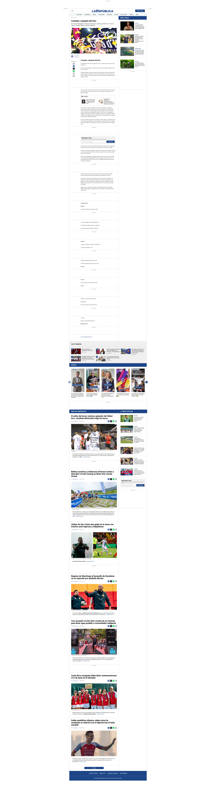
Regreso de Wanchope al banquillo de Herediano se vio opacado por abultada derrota (93, 577)
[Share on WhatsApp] (74, 71)
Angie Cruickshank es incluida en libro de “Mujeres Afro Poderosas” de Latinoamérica (113, 350)
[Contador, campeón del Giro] (94, 40)
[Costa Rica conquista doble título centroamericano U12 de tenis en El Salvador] (94, 696)
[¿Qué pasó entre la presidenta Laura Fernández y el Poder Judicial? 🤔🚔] (138, 380)
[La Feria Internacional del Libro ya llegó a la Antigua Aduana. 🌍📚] (93, 380)
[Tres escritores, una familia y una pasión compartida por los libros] (83, 101)
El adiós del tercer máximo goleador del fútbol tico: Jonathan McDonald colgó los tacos (91, 417)
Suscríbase (123, 773)
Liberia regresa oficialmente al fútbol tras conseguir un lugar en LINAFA (139, 440)
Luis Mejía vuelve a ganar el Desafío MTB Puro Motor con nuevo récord (140, 64)
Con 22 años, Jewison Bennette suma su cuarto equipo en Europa (139, 419)
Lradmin (77, 55)
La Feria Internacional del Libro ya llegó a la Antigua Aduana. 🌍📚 (91, 395)
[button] (140, 11)
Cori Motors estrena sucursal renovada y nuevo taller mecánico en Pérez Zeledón (88, 358)
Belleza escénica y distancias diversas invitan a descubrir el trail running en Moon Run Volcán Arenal (92, 474)
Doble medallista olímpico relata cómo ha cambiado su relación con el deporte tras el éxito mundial (93, 722)
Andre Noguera (75, 421)
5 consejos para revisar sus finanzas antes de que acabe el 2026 (113, 358)
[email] (4, 53)
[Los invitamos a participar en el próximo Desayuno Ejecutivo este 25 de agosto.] (108, 380)
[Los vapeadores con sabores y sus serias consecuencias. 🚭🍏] (123, 380)
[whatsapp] (2, 53)
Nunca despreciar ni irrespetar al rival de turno (87, 350)
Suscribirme (110, 141)
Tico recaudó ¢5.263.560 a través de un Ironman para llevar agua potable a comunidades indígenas (93, 622)
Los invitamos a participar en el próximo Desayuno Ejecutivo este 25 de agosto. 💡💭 (107, 395)
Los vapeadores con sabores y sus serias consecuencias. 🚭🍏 (122, 395)
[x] (2, 51)
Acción (75, 17)
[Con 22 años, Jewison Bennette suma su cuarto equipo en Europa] (127, 418)
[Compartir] (74, 76)
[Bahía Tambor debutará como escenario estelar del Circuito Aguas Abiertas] (127, 429)
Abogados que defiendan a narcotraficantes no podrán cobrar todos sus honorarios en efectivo (109, 101)
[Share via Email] (74, 73)
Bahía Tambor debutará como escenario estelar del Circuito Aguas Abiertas (139, 429)
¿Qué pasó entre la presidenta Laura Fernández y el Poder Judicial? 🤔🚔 (138, 395)
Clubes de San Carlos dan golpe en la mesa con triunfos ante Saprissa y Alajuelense (92, 525)
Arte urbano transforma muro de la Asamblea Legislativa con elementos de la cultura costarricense (137, 351)
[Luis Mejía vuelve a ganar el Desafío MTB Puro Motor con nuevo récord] (127, 64)
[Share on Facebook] (74, 66)
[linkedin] (4, 51)
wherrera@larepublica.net (86, 336)
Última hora (138, 48)
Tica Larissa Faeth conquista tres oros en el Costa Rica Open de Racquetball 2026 (140, 26)
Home (72, 17)
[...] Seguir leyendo (86, 456)
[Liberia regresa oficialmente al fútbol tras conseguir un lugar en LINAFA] (127, 439)
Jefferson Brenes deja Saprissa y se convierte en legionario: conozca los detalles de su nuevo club (139, 450)
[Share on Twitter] (74, 69)
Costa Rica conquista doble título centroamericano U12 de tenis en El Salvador (94, 676)
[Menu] (72, 10)
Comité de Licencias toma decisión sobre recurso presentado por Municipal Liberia (139, 52)
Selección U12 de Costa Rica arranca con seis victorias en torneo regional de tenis (139, 472)
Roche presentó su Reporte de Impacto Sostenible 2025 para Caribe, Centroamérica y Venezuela (77, 395)
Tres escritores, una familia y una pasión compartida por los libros (90, 101)
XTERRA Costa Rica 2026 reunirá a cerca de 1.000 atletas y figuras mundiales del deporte (139, 461)
